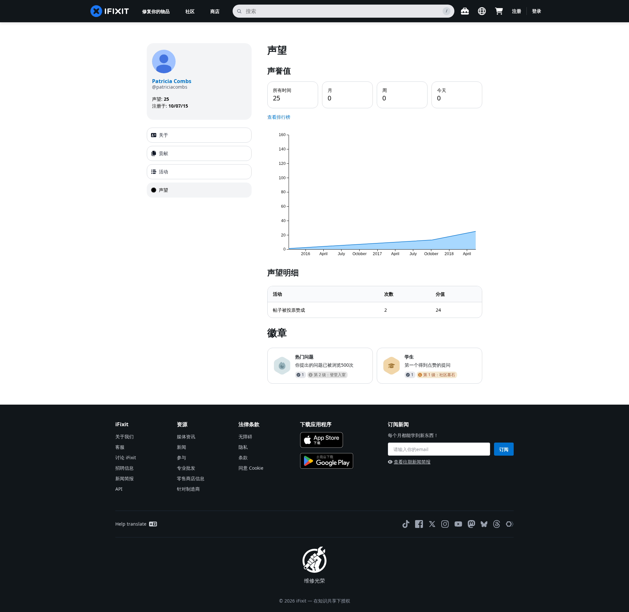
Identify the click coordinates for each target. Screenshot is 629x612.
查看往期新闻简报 (412, 462)
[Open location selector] (481, 11)
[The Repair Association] (510, 524)
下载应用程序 (316, 424)
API (119, 489)
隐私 (243, 447)
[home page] (109, 11)
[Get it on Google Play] (326, 461)
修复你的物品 (156, 11)
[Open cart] (498, 11)
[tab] (199, 135)
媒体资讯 (186, 436)
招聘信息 (124, 468)
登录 (536, 11)
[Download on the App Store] (321, 440)
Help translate (130, 524)
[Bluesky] (484, 524)
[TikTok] (406, 524)
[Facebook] (419, 524)
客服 (119, 447)
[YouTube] (458, 524)
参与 (181, 457)
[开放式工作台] (464, 11)
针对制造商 (188, 489)
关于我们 (124, 436)
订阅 (503, 449)
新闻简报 (124, 478)
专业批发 (186, 468)
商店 (214, 11)
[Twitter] (432, 524)
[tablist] (199, 162)
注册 (516, 11)
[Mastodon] (471, 524)
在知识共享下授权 (332, 601)
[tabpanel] (374, 213)
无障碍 (245, 436)
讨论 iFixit (125, 457)
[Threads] (497, 524)
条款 (243, 457)
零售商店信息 (190, 478)
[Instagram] (445, 524)
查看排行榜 (278, 117)
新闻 (181, 447)
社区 (190, 11)
